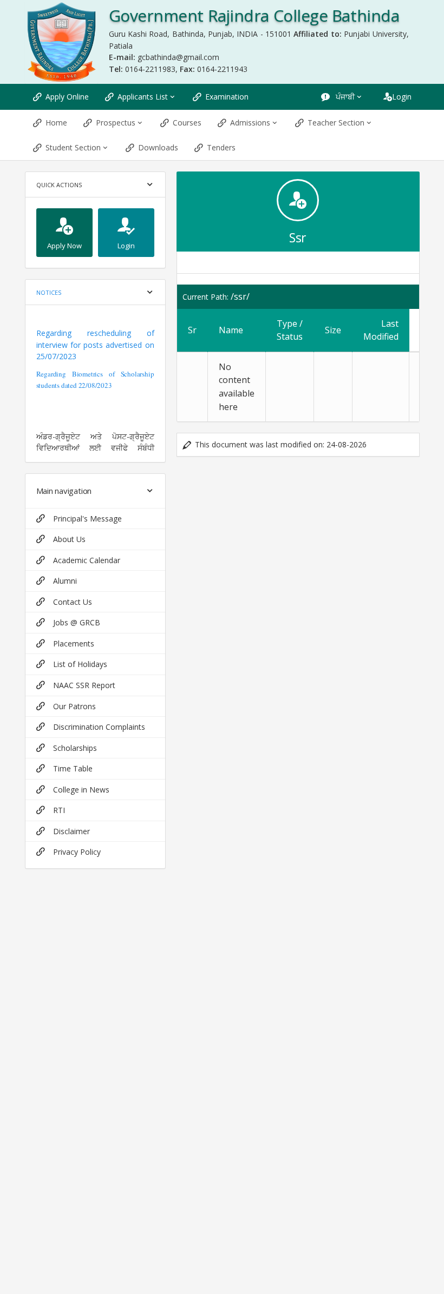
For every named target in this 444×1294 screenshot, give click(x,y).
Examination (227, 96)
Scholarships (75, 748)
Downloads (158, 147)
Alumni (65, 581)
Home (56, 122)
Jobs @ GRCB (76, 622)
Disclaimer (71, 831)
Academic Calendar (86, 560)
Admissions (250, 122)
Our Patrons (74, 706)
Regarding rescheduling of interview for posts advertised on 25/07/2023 (95, 344)
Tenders (221, 147)
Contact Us (72, 602)
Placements (73, 643)
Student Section (73, 147)
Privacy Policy (77, 852)
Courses (187, 122)
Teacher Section (336, 122)
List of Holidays (80, 664)
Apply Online (67, 96)
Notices (48, 292)
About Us (69, 539)
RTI (59, 810)
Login (402, 96)
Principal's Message (87, 518)
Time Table (73, 768)
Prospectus (115, 122)
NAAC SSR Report (84, 685)
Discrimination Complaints (99, 727)
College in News (81, 789)
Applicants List (142, 96)
